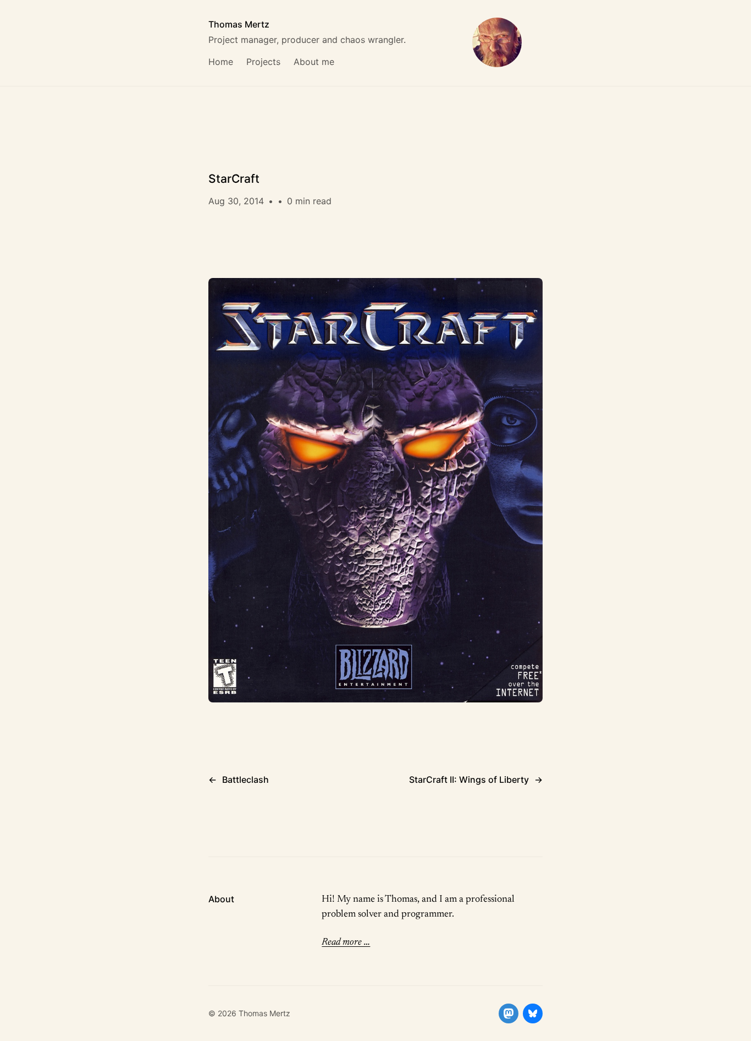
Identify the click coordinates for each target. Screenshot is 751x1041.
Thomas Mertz (238, 24)
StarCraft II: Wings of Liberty (469, 779)
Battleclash (245, 779)
